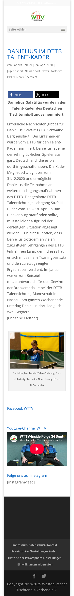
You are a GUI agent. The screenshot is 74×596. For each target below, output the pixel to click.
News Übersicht (26, 77)
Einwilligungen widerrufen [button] (34, 564)
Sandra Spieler (22, 65)
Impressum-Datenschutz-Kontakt (34, 545)
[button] (20, 94)
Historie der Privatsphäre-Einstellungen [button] (35, 558)
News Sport (32, 71)
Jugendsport (15, 71)
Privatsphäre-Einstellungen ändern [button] (34, 551)
